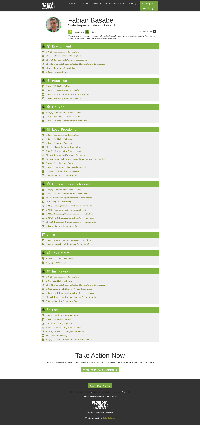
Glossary (132, 3)
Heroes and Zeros (113, 3)
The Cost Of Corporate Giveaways (83, 3)
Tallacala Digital (109, 418)
